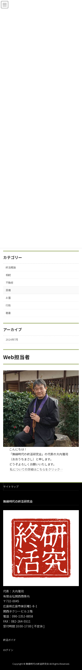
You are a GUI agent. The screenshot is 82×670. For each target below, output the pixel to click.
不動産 (9, 282)
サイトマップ (11, 486)
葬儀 (8, 290)
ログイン (8, 649)
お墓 (8, 298)
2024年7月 (12, 339)
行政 (8, 305)
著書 (8, 313)
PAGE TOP (75, 646)
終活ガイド (9, 640)
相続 (8, 275)
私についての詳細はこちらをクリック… (36, 469)
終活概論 (11, 267)
